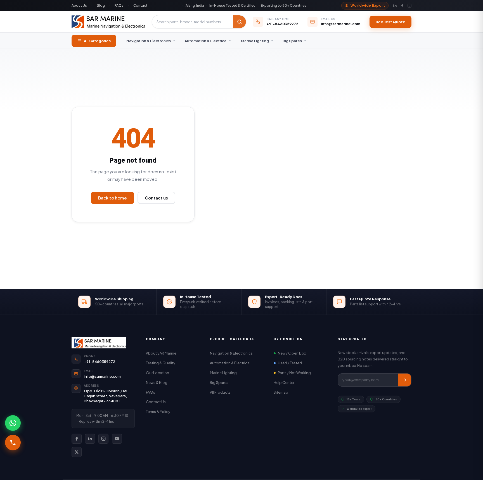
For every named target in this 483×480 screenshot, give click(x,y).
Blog (101, 5)
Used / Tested (290, 363)
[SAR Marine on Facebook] (77, 439)
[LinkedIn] (395, 6)
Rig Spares (292, 41)
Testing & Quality (160, 363)
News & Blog (156, 382)
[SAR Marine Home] (103, 342)
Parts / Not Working (294, 372)
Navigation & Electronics (148, 41)
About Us (79, 5)
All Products (220, 392)
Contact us (156, 197)
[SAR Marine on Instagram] (103, 439)
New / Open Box (292, 353)
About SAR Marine (161, 353)
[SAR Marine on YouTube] (117, 439)
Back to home (112, 197)
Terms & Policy (158, 411)
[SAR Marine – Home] (108, 21)
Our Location (157, 372)
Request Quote (390, 22)
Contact (140, 5)
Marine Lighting (255, 41)
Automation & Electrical (205, 41)
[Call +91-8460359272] (13, 442)
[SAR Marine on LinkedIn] (90, 439)
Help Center (284, 382)
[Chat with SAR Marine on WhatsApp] (13, 423)
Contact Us (156, 402)
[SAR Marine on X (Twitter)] (77, 452)
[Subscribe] (404, 380)
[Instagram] (409, 6)
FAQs (119, 5)
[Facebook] (402, 6)
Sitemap (281, 392)
